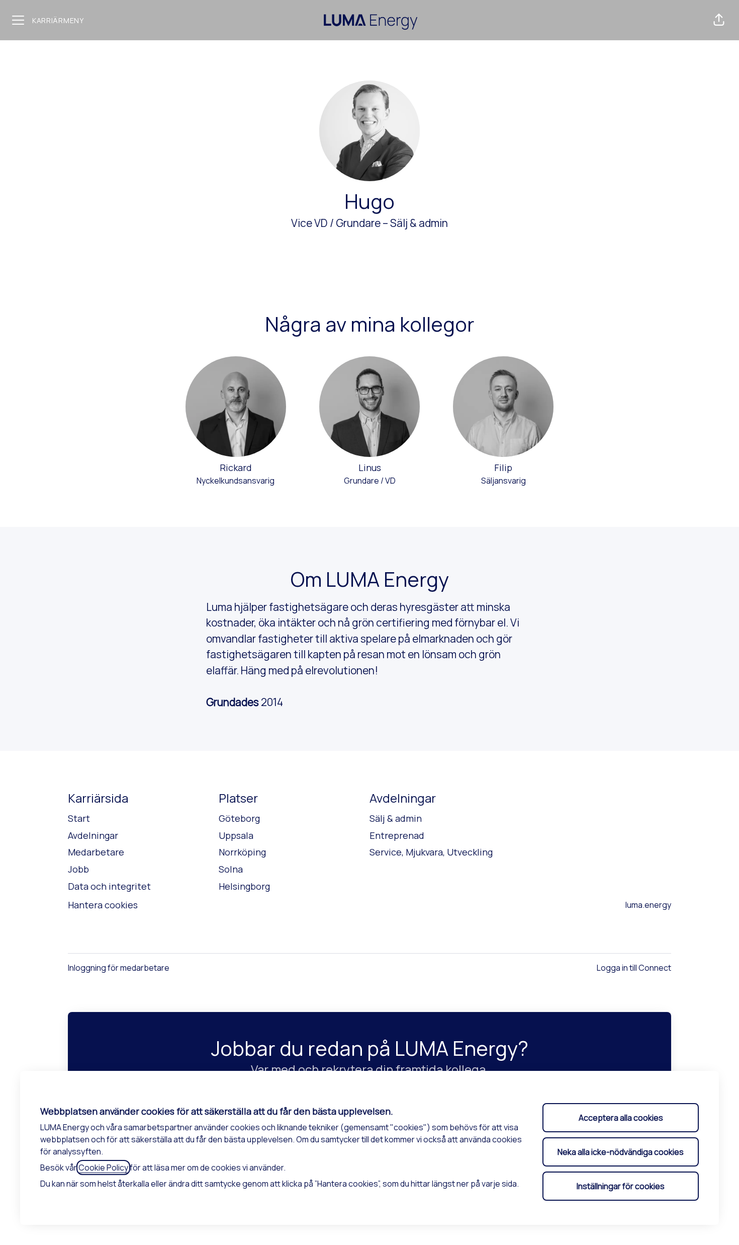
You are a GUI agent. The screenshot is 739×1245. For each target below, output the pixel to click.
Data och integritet (109, 886)
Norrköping (242, 852)
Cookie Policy (103, 1167)
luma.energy (648, 904)
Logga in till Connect (634, 967)
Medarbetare (96, 852)
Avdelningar (93, 835)
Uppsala (236, 835)
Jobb (78, 869)
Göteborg (239, 818)
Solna (231, 869)
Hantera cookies (103, 905)
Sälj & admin (419, 223)
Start (79, 818)
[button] (719, 20)
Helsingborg (244, 886)
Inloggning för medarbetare (118, 967)
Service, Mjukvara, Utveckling (431, 852)
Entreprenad (396, 835)
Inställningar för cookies (621, 1186)
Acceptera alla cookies (621, 1117)
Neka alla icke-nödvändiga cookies (621, 1151)
